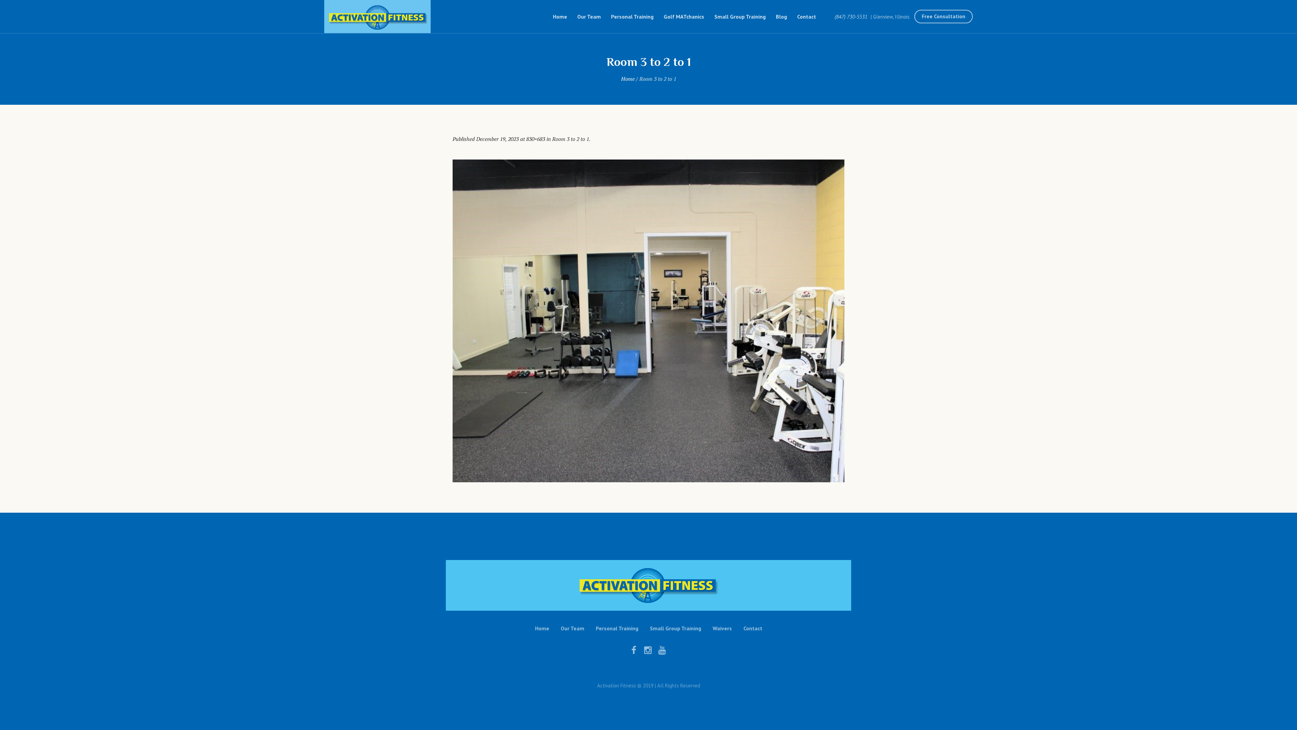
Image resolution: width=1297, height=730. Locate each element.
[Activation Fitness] (648, 585)
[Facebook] (633, 650)
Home (628, 78)
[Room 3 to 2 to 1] (648, 321)
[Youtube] (662, 650)
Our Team (572, 628)
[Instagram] (647, 650)
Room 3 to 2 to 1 (570, 139)
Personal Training (617, 628)
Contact (752, 628)
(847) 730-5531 (851, 16)
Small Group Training (675, 628)
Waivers (722, 628)
